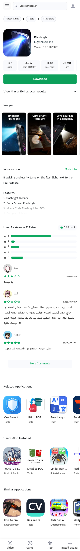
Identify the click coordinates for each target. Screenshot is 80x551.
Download (40, 79)
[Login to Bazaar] (73, 6)
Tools (31, 19)
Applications (12, 19)
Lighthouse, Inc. (44, 42)
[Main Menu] (7, 6)
